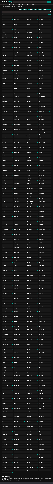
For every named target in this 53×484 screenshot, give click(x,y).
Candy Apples (7, 57)
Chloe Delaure (19, 290)
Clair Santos (19, 365)
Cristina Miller (44, 444)
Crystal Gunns (44, 452)
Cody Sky (19, 403)
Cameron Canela (32, 34)
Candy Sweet (32, 70)
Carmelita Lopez (44, 98)
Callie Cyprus (19, 29)
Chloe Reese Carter (44, 301)
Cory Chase (19, 421)
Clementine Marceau (44, 385)
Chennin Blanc (19, 247)
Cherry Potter (32, 262)
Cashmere (32, 144)
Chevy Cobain (44, 265)
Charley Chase (19, 211)
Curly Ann (44, 462)
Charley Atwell (7, 211)
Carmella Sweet (19, 101)
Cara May (19, 80)
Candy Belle (19, 57)
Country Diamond (7, 426)
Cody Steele (32, 403)
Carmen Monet (7, 111)
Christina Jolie (19, 326)
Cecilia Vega (7, 183)
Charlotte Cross (19, 226)
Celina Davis (19, 185)
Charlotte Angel (7, 226)
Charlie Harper (7, 221)
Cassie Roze (32, 160)
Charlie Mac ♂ (44, 221)
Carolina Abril (32, 121)
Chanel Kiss (7, 193)
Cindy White (44, 357)
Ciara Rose (32, 344)
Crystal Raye (44, 457)
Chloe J (19, 293)
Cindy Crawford (32, 349)
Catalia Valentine (32, 165)
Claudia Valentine (7, 385)
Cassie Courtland (19, 157)
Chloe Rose (7, 303)
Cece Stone (7, 180)
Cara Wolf (7, 83)
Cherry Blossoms (44, 252)
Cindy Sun (32, 357)
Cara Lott (7, 80)
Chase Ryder (44, 237)
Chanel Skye (32, 196)
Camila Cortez (7, 42)
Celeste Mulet (19, 183)
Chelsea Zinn (19, 244)
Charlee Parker (32, 206)
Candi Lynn (32, 50)
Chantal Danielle (44, 198)
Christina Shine (44, 329)
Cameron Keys (19, 37)
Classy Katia (7, 375)
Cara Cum (32, 78)
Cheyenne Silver (7, 270)
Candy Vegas (7, 73)
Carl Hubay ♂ (7, 88)
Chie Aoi (32, 272)
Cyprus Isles (7, 470)
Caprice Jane (7, 78)
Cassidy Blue (7, 152)
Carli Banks (44, 91)
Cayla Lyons (7, 178)
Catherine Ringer (19, 170)
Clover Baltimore (19, 390)
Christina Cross (44, 324)
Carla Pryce (19, 91)
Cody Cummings (7, 400)
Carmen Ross (32, 111)
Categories (23, 4)
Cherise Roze (7, 249)
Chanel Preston (32, 193)
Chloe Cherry (32, 288)
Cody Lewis (32, 400)
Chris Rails (19, 311)
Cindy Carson (19, 349)
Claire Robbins (19, 370)
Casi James (44, 144)
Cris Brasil (19, 434)
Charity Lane (44, 203)
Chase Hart (19, 237)
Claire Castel (7, 367)
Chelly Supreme (32, 242)
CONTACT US (49, 482)
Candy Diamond (7, 62)
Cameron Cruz (7, 37)
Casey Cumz (7, 142)
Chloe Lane (7, 298)
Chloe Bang (32, 285)
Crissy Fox (19, 436)
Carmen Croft (32, 103)
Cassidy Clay (19, 152)
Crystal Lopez (32, 454)
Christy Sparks (44, 339)
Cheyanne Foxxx (7, 267)
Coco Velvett (19, 395)
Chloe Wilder (7, 306)
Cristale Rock (32, 441)
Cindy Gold (19, 352)
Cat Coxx (7, 165)
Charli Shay (19, 216)
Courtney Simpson (19, 431)
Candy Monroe (32, 68)
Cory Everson (32, 421)
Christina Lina (44, 326)
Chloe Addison (32, 283)
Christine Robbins (32, 334)
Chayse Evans (19, 242)
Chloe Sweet (32, 303)
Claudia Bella (44, 375)
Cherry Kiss (7, 260)
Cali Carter (44, 19)
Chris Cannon (32, 306)
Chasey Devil (19, 239)
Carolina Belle (44, 121)
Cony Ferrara (7, 413)
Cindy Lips (7, 354)
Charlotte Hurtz (44, 226)
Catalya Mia (32, 167)
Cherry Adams (7, 252)
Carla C (19, 88)
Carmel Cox (7, 98)
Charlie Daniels (19, 219)
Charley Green (32, 211)
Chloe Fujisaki (44, 290)
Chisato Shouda (19, 283)
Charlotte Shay (7, 231)
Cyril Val (19, 470)
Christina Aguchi (44, 321)
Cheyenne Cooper (19, 267)
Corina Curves (7, 418)
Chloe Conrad (44, 288)
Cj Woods (44, 362)
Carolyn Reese (19, 134)
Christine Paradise (19, 334)
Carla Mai (7, 91)
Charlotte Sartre (44, 229)
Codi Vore (44, 398)
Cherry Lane (19, 260)
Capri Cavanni (32, 75)
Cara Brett (19, 78)
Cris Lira (44, 434)
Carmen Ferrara (19, 106)
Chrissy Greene (44, 313)
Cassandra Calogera (19, 147)
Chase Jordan (32, 237)
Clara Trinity (19, 372)
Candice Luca (19, 52)
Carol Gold (44, 116)
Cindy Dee (44, 349)
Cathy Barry (32, 170)
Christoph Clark (19, 336)
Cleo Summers (44, 388)
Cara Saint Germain (44, 80)
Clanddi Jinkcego (32, 370)
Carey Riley (44, 83)
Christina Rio (19, 329)
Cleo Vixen (7, 390)
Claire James (44, 367)
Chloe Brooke (44, 285)
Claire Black (44, 365)
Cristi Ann (44, 441)
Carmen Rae (19, 111)
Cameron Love (32, 37)
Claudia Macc (44, 380)
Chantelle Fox (19, 201)
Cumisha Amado (32, 462)
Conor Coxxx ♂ (44, 408)
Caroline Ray (19, 132)
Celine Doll (32, 185)
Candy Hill (44, 62)
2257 (46, 482)
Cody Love (44, 400)
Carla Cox (32, 88)
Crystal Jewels (19, 454)
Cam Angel (7, 32)
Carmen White (7, 114)
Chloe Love (19, 298)
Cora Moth (19, 413)
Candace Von (7, 47)
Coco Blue (44, 390)
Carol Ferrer (19, 116)
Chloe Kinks (44, 293)
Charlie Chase (44, 216)
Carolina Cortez (7, 124)
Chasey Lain (32, 239)
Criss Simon (7, 436)
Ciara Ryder (44, 344)
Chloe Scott (19, 303)
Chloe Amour (44, 283)
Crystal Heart (7, 454)
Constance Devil (7, 411)
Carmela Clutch (32, 98)
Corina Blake (44, 416)
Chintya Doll (32, 280)
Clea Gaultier (32, 385)
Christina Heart (7, 326)
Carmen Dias (7, 106)
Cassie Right (19, 160)
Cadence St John (19, 16)
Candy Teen (44, 70)
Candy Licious (19, 65)
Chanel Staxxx (44, 196)
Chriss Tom (44, 311)
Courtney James (7, 429)
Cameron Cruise (44, 34)
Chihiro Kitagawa (32, 275)
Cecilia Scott (44, 180)
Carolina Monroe (32, 124)
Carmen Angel (32, 101)
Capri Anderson (7, 75)
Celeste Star (32, 183)
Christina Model (7, 329)
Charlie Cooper (7, 219)
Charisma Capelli (32, 201)
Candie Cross (7, 55)
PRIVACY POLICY (39, 482)
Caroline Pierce (7, 132)
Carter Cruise (32, 137)
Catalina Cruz (44, 165)
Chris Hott (44, 308)
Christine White (7, 336)
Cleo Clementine (19, 388)
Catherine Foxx (7, 170)
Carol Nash (32, 119)
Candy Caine (32, 57)
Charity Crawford (32, 203)
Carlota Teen (44, 93)
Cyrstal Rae (32, 470)
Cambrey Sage (19, 32)
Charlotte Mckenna (7, 229)
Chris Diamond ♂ (32, 308)
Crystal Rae (19, 457)
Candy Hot (7, 65)
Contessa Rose (32, 411)
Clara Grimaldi (44, 370)
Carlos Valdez (32, 93)
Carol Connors (44, 114)
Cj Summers (32, 362)
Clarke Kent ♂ (32, 372)
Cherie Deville (44, 247)
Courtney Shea (7, 431)
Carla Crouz (44, 88)
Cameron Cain (7, 34)
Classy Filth (44, 372)
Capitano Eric (44, 73)
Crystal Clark (7, 449)
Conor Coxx (32, 408)
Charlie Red (32, 224)
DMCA (43, 482)
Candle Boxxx (32, 55)
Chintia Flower (19, 280)
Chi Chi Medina (44, 270)
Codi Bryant (7, 398)
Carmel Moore (19, 98)
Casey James (32, 142)
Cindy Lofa (32, 354)
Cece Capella (32, 178)
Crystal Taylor (32, 459)
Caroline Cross (7, 129)
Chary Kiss (7, 237)
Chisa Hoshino (7, 283)
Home (3, 4)
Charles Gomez (32, 208)
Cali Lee (19, 24)
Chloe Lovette (32, 298)
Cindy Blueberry (7, 349)
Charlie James (19, 221)
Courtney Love (19, 429)
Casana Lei (44, 137)
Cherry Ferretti (19, 257)
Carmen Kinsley (44, 106)
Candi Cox (7, 50)
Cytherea (7, 472)
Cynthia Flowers (19, 467)
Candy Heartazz (32, 62)
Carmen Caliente (19, 103)
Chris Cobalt (44, 306)
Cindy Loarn (19, 354)
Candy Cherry (19, 60)
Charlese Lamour (44, 208)
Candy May (19, 68)
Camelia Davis (32, 32)
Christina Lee (32, 326)
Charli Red (7, 216)
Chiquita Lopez (44, 280)
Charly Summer (19, 234)
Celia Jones (7, 185)
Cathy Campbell (44, 170)
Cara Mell (32, 80)
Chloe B (7, 285)
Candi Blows (44, 47)
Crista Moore (7, 439)
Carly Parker (19, 96)
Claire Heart (32, 367)
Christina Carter (32, 324)
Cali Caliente (32, 19)
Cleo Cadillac (7, 388)
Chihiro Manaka (44, 275)
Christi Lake (44, 316)
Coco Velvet (7, 395)
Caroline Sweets (32, 132)
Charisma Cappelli (44, 201)
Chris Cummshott (7, 308)
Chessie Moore (32, 265)
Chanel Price (44, 193)
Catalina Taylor (19, 167)
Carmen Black (44, 101)
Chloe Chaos (19, 288)
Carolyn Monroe (7, 134)
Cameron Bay (44, 32)
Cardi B (19, 83)
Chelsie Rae (44, 244)
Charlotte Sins (19, 231)
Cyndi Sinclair (7, 467)
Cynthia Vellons (44, 467)
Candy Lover (44, 65)
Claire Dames (19, 367)
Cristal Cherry (44, 439)
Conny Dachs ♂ (19, 408)
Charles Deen (7, 208)
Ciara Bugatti (19, 344)
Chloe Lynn (44, 298)
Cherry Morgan (44, 260)
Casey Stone (7, 144)
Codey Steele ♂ (44, 395)
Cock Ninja (32, 390)
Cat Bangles (32, 162)
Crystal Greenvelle (32, 452)
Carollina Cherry (44, 132)
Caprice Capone (44, 75)
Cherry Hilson (32, 257)
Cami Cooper (7, 39)
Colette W (7, 406)
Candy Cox (32, 60)
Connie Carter (32, 406)
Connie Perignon (44, 406)
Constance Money (19, 411)
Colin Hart (19, 406)
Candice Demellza (7, 52)
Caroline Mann (44, 129)
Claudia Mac (32, 380)
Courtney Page (32, 429)
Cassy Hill (7, 162)
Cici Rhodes (19, 347)
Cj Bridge (7, 362)
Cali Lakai (7, 24)
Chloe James (32, 293)
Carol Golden (7, 119)
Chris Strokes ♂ (32, 311)
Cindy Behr (44, 347)
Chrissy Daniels (19, 313)
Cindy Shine (7, 357)
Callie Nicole (32, 29)
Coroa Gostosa (44, 418)
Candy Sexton (19, 70)
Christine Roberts (44, 334)
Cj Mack (19, 362)
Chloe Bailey (19, 285)
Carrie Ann (32, 134)
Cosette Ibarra (44, 421)
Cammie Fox (44, 42)
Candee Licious (19, 47)
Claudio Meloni (19, 385)
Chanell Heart (19, 198)
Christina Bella (7, 324)
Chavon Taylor (7, 242)
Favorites (33, 4)
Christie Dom (7, 321)
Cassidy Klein (7, 155)
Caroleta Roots (19, 121)
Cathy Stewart (7, 175)
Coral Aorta (32, 413)
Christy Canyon (32, 336)
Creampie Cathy (7, 434)
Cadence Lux (7, 16)
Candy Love (32, 65)
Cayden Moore (44, 175)
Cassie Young (44, 160)
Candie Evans (19, 55)
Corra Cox (7, 421)
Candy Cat (44, 57)
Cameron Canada (19, 34)
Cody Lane (19, 400)
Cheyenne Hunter (32, 267)
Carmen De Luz (44, 103)
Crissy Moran (44, 436)
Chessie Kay (19, 265)
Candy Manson (7, 68)
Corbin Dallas (32, 416)
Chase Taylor (7, 239)
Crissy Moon (32, 436)
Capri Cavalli (19, 75)
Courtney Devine (32, 426)
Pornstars (28, 4)
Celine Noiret (44, 185)
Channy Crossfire (32, 198)
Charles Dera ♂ (19, 208)
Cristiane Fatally (7, 444)
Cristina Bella (32, 444)
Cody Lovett (7, 403)
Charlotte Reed (32, 229)
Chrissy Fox (32, 313)
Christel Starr (19, 316)
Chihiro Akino (19, 275)
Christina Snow (19, 331)
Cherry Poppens (19, 262)
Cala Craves (19, 19)
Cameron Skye (44, 37)
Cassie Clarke (7, 157)
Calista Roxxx (19, 27)
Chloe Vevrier (44, 303)
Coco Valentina (32, 393)
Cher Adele (32, 247)
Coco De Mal (7, 393)
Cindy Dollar (7, 352)
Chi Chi (32, 270)
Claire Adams (32, 365)
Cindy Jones (44, 352)
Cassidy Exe (44, 152)
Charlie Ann (32, 216)
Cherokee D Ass (19, 249)
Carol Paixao (44, 119)
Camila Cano (32, 39)
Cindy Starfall (19, 357)
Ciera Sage (32, 347)
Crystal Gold (19, 452)
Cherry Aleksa (19, 252)
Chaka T (44, 188)
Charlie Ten (44, 224)
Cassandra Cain (7, 147)
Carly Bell (7, 96)
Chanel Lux (19, 193)
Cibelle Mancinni (7, 347)
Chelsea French (44, 242)
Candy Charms (7, 60)
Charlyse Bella (32, 234)
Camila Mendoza (19, 42)
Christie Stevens (32, 321)
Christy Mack (19, 339)
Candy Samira (7, 70)
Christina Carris (19, 324)
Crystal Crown (32, 449)
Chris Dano (19, 308)
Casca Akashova (7, 139)
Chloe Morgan (19, 301)
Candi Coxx (19, 50)
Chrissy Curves (7, 313)
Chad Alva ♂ (19, 188)
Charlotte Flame (32, 226)
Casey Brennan (32, 139)
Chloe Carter (7, 288)
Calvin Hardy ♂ (44, 29)
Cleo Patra (32, 388)
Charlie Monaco (7, 224)
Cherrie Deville (32, 249)
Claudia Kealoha (19, 380)
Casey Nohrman (44, 142)
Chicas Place (19, 272)
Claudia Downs (19, 377)
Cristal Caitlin (19, 439)
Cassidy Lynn (19, 155)
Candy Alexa (44, 55)
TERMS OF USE (33, 482)
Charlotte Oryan (19, 229)
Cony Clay (44, 411)
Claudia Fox (44, 377)
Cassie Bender (32, 155)
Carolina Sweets (44, 124)
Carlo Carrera (7, 93)
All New (12, 4)
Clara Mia (7, 372)
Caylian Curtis (19, 178)
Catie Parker (19, 175)
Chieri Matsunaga (44, 272)
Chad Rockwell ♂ (32, 188)
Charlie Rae (19, 224)
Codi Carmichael (19, 398)
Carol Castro (32, 114)
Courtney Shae (44, 429)
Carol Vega (7, 121)
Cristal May (7, 441)
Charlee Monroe (19, 206)
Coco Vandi (44, 393)
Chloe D (7, 290)
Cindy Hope (32, 352)
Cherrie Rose (44, 249)
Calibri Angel (44, 24)
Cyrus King (44, 470)
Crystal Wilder (7, 462)
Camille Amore (32, 42)
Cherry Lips (32, 260)
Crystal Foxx (44, 449)
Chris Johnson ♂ (7, 311)
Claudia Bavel (32, 375)
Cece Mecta (44, 178)
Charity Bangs (19, 203)
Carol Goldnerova (19, 119)
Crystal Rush (19, 459)
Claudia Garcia (7, 380)
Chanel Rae (7, 196)
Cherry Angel (32, 252)
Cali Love (32, 24)
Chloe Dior (32, 290)
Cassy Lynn (19, 162)
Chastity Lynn (44, 239)
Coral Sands (44, 413)
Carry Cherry (19, 137)
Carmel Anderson (44, 96)
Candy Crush (44, 60)
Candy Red (44, 68)
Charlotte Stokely (44, 231)
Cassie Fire (44, 157)
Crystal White (44, 459)
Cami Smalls (19, 39)
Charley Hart (44, 211)
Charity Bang (7, 203)
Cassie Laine (7, 160)
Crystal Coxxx (19, 449)
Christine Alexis (32, 331)
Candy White (19, 73)
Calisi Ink (7, 27)
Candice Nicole (44, 52)
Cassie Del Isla (32, 157)
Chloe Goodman (7, 293)
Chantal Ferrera (7, 201)
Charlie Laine (32, 221)
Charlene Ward (44, 206)
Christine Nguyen (7, 334)
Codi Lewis (32, 398)
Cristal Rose (19, 441)
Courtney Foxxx (44, 426)
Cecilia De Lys (19, 180)
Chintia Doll (7, 280)
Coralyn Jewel (19, 416)
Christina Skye (7, 331)
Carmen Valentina (44, 111)
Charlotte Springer (32, 231)
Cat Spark (19, 165)
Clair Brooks (7, 365)
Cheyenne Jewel (44, 267)
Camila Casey (44, 39)
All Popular (8, 4)
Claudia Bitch (7, 377)
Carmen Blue (7, 103)
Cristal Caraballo (32, 439)
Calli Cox (32, 27)
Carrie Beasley (44, 134)
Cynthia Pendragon (32, 467)
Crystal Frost (7, 452)
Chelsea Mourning (7, 244)
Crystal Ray (32, 457)
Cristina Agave (19, 444)
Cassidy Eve (32, 152)
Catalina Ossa (7, 167)
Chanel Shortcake (19, 196)
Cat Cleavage (44, 162)
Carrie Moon (7, 137)
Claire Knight (7, 370)
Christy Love (7, 339)
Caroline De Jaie (19, 129)
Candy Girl (19, 62)
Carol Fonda (32, 116)
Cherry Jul (44, 257)
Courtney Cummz (19, 426)
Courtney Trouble (44, 431)
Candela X (32, 47)
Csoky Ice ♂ (19, 462)
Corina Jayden (19, 418)
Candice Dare (44, 50)
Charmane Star (44, 234)
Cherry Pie (7, 262)
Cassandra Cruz (32, 147)
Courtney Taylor (32, 431)
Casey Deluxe (19, 142)
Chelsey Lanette (32, 244)
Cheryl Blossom (7, 265)
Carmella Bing (7, 101)
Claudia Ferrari (32, 377)
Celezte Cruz (44, 183)
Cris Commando (32, 434)
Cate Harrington (44, 167)
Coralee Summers (7, 416)
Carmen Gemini (32, 106)
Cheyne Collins (19, 270)
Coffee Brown (44, 403)
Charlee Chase (7, 206)
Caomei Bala (32, 73)
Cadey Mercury (32, 16)
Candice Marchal (32, 52)
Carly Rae (32, 96)
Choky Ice (19, 306)
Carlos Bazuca (19, 93)
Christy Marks (32, 339)
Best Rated (18, 4)
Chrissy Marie (7, 316)
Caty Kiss (32, 175)
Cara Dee (44, 78)
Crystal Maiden (7, 457)
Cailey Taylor (44, 16)
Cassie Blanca (44, 155)
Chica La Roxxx (7, 272)
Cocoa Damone (32, 395)
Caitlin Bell (7, 19)
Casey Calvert (44, 139)
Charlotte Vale (7, 234)
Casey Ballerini (19, 139)
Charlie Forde (44, 219)
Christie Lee (19, 321)
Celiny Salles (7, 188)
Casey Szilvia (19, 144)
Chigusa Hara (7, 275)
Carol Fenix (7, 116)
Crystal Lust (44, 454)
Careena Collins (32, 83)
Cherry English (7, 257)
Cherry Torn (44, 262)
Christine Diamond (44, 331)
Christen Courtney (32, 316)
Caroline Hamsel (32, 129)
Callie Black (44, 27)
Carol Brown (19, 114)
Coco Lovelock (19, 393)
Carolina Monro (19, 124)
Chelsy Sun (7, 247)
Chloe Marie (7, 301)
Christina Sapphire (32, 329)
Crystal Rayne (7, 459)
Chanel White (7, 198)
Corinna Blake (32, 418)
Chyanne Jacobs (7, 344)
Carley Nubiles (32, 91)
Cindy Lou (44, 354)
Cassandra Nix (44, 147)
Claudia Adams (19, 375)
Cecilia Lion (32, 180)
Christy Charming (44, 336)
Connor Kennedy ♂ (7, 408)
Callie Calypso (7, 29)
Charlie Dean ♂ (32, 219)
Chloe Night (32, 301)
